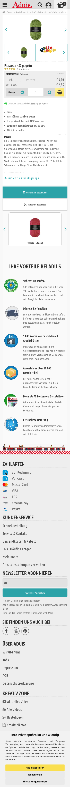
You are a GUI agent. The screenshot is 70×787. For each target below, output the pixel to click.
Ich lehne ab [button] (35, 774)
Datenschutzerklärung (18, 683)
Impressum (10, 667)
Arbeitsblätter (16, 725)
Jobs (6, 660)
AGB (5, 675)
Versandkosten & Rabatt (19, 541)
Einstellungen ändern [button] (35, 781)
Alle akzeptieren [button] (35, 767)
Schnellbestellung (15, 525)
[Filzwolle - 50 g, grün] (35, 29)
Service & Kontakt (15, 533)
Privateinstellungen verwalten (24, 564)
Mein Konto (11, 556)
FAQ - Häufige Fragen (17, 549)
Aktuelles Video (18, 701)
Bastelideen (15, 717)
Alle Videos (14, 709)
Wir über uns (11, 652)
